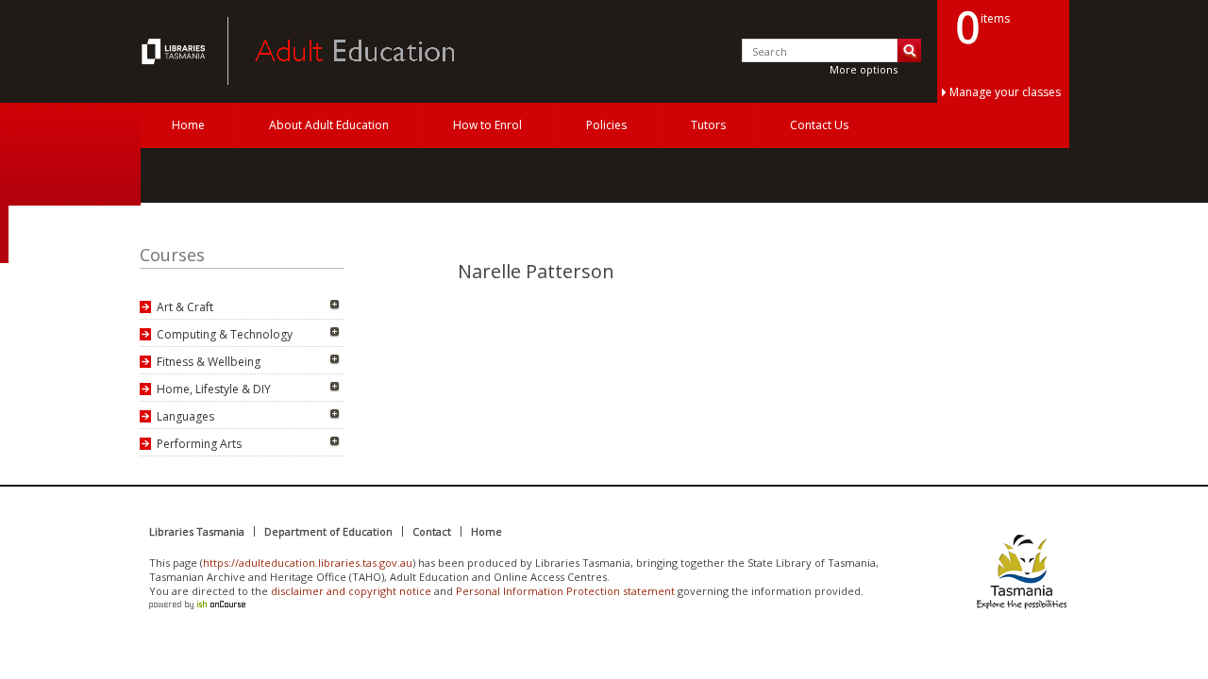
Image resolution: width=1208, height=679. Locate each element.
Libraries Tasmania (196, 531)
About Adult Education (329, 125)
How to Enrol (487, 125)
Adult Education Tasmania (175, 51)
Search (909, 50)
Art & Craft (185, 307)
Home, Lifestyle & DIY (214, 389)
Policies (606, 125)
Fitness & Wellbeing (208, 362)
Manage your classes (1005, 92)
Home (188, 125)
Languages (185, 416)
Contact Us (819, 125)
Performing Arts (199, 444)
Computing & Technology (225, 334)
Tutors (708, 125)
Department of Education (328, 531)
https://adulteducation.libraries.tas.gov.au (307, 562)
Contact (431, 531)
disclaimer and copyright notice (351, 591)
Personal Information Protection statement (565, 591)
